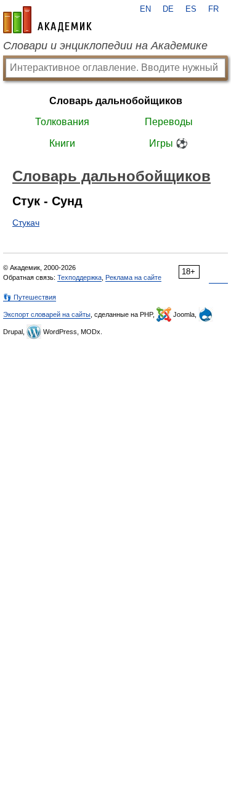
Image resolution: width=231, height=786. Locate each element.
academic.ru (47, 19)
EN (145, 9)
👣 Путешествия (29, 297)
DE (168, 9)
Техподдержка (79, 277)
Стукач (25, 222)
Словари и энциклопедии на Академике (105, 45)
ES (191, 9)
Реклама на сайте (133, 277)
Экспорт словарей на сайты (47, 314)
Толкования (62, 122)
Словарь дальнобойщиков (115, 101)
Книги (62, 143)
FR (213, 9)
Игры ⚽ (168, 143)
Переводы (169, 122)
